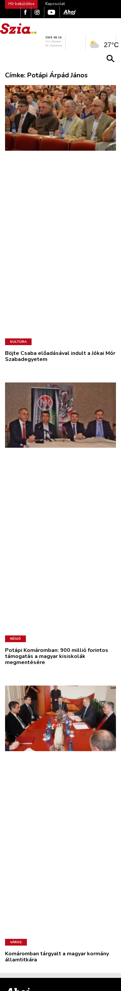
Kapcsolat (55, 3)
